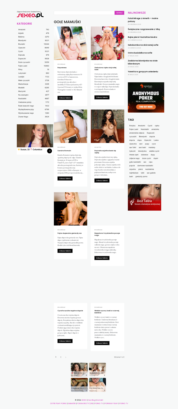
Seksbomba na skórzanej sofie (143, 45)
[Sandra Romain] (70, 126)
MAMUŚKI (72, 403)
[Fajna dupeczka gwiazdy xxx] (70, 209)
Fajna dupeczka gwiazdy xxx (70, 233)
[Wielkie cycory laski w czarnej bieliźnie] (107, 286)
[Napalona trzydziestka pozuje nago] (107, 209)
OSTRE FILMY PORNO (58, 403)
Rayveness (62, 67)
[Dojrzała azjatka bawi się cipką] (107, 126)
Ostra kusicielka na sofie (140, 52)
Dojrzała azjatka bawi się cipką (105, 151)
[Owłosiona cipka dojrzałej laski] (107, 43)
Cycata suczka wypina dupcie (70, 311)
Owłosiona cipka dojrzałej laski (105, 68)
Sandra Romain (64, 150)
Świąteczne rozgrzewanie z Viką (144, 29)
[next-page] (66, 357)
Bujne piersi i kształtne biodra (142, 37)
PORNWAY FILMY (111, 403)
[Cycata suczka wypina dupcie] (70, 286)
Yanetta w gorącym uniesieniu (143, 71)
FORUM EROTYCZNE (85, 403)
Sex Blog (91, 400)
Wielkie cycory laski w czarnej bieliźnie (106, 312)
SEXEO (84, 400)
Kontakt (100, 400)
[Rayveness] (70, 43)
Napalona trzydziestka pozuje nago (107, 234)
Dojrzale (61, 64)
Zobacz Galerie (65, 98)
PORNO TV (99, 403)
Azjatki (97, 147)
